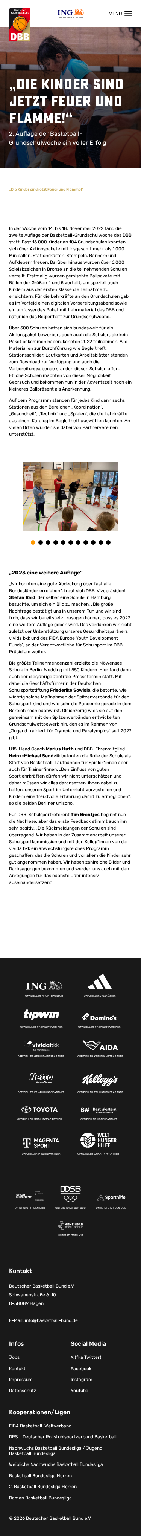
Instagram (81, 1379)
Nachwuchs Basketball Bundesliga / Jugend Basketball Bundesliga (55, 1451)
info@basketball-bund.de (51, 1320)
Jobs (14, 1357)
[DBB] (19, 25)
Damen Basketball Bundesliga (40, 1498)
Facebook (81, 1368)
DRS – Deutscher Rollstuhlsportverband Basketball (63, 1437)
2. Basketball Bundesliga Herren (43, 1486)
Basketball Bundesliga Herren (40, 1475)
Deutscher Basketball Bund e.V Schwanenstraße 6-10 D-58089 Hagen (41, 1294)
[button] (33, 542)
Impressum (21, 1379)
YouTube (79, 1390)
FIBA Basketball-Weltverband (40, 1426)
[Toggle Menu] (120, 13)
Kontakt (17, 1368)
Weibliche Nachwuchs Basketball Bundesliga (56, 1464)
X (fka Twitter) (86, 1357)
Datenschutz (22, 1390)
